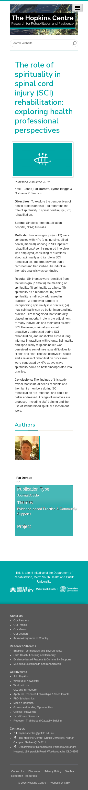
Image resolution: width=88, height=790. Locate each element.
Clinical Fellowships (24, 711)
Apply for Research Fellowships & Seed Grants (41, 694)
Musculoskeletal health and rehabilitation (37, 663)
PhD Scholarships (24, 698)
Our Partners (21, 620)
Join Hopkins (21, 676)
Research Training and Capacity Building (37, 720)
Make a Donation (23, 702)
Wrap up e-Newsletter (26, 680)
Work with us (21, 685)
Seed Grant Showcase (26, 716)
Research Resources (24, 775)
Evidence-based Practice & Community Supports (47, 511)
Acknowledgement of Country (30, 638)
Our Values (20, 629)
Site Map (70, 771)
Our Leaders (21, 633)
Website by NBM (60, 782)
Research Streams (23, 646)
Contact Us (18, 771)
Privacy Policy (52, 771)
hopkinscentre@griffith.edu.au (35, 733)
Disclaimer (34, 771)
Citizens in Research (25, 689)
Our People (20, 624)
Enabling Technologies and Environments (37, 650)
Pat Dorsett (24, 478)
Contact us (17, 728)
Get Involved (18, 672)
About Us (16, 616)
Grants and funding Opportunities (33, 707)
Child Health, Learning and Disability (34, 655)
